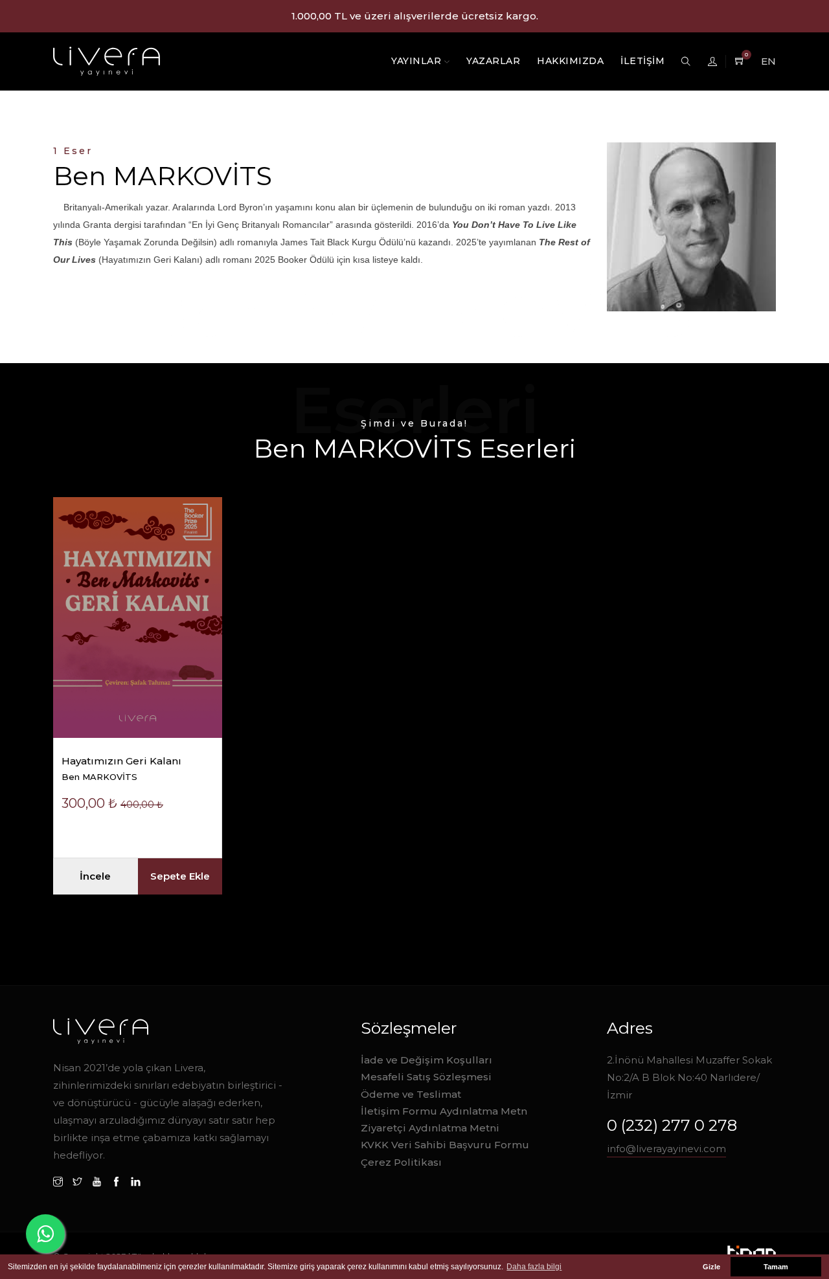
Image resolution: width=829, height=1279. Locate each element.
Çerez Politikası (401, 1162)
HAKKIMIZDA (570, 61)
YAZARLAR (493, 61)
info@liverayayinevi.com (666, 1148)
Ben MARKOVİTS (99, 777)
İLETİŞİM (642, 61)
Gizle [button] (711, 1267)
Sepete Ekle (180, 876)
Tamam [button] (776, 1267)
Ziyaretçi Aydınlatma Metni (430, 1128)
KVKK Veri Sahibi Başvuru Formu (445, 1145)
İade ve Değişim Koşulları (426, 1060)
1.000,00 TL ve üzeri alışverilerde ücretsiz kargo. (414, 16)
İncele (95, 876)
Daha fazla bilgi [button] (534, 1266)
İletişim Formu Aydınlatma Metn (444, 1111)
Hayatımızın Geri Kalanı (121, 761)
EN (768, 61)
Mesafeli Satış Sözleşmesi (426, 1077)
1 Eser (73, 151)
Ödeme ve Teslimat (411, 1094)
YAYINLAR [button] (417, 61)
